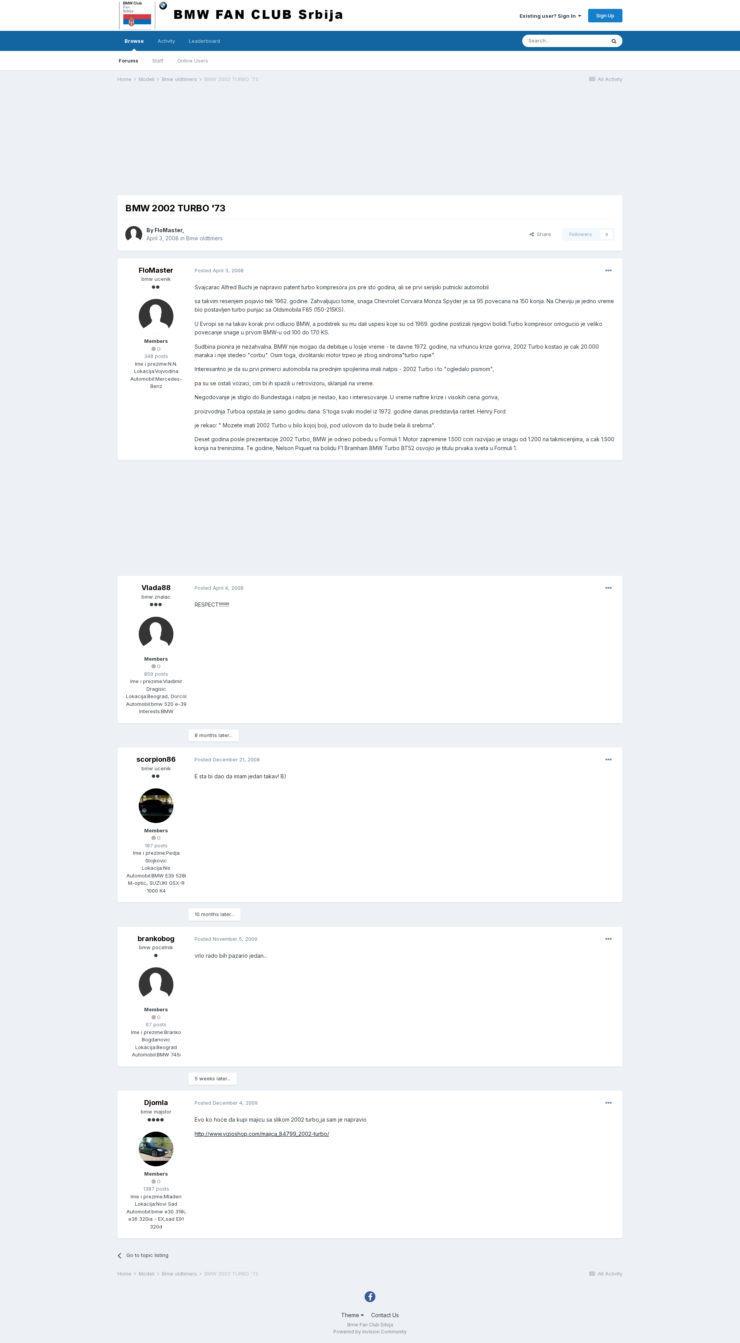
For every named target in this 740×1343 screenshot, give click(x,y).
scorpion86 (156, 759)
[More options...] (608, 270)
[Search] (613, 41)
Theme (351, 1315)
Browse (134, 41)
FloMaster (168, 230)
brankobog (156, 939)
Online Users (192, 60)
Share (542, 234)
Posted (219, 270)
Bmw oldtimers (204, 238)
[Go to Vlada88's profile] (156, 634)
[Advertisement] (258, 141)
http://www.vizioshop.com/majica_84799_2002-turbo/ (262, 1133)
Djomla (156, 1102)
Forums (128, 60)
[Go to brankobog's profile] (156, 984)
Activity (166, 41)
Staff (157, 60)
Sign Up (605, 15)
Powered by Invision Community (370, 1332)
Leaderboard (204, 41)
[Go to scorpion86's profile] (156, 805)
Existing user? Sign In (549, 16)
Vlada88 (156, 588)
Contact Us (385, 1315)
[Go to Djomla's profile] (156, 1149)
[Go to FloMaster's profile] (133, 234)
